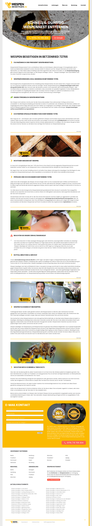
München (49, 455)
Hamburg (31, 455)
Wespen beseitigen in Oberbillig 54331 (55, 510)
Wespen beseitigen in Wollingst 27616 (20, 512)
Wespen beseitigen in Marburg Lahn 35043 (56, 500)
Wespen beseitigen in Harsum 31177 (54, 493)
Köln (66, 455)
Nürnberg (31, 462)
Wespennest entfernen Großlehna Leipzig (21, 504)
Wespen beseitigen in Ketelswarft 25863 (20, 510)
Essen (30, 460)
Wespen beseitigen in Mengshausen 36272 (21, 509)
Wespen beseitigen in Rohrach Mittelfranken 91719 (58, 490)
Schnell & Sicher (43, 5)
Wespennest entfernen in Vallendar (19, 495)
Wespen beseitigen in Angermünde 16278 (55, 504)
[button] (85, 520)
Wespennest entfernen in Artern (53, 497)
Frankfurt (13, 458)
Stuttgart (31, 458)
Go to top (79, 131)
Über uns (64, 5)
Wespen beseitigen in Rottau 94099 (54, 512)
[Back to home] (16, 5)
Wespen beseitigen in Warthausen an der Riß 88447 (58, 498)
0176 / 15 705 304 (40, 38)
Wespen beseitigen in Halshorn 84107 (20, 505)
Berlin (12, 455)
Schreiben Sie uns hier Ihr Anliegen (15, 422)
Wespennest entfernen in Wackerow (19, 500)
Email (60, 38)
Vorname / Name (11, 409)
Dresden (67, 460)
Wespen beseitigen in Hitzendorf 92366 (55, 509)
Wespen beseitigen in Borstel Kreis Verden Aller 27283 (24, 493)
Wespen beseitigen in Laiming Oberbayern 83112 (22, 492)
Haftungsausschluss (49, 522)
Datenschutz (35, 522)
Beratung (74, 5)
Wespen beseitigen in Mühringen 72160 (55, 505)
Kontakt (83, 5)
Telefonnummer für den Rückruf (15, 418)
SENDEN (40, 432)
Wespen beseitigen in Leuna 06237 (19, 488)
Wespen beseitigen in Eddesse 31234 (20, 498)
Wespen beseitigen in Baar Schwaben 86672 (21, 490)
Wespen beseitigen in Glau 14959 (54, 495)
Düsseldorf (50, 458)
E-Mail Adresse (10, 414)
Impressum (24, 522)
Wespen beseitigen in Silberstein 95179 (55, 488)
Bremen (49, 460)
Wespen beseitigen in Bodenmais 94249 (20, 502)
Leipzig (67, 458)
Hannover (13, 462)
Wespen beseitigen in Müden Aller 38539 (55, 507)
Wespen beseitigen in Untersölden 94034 (55, 492)
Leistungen (55, 5)
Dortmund (13, 460)
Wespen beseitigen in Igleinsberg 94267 (20, 507)
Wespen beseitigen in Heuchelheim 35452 (56, 502)
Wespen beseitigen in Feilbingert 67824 (20, 497)
